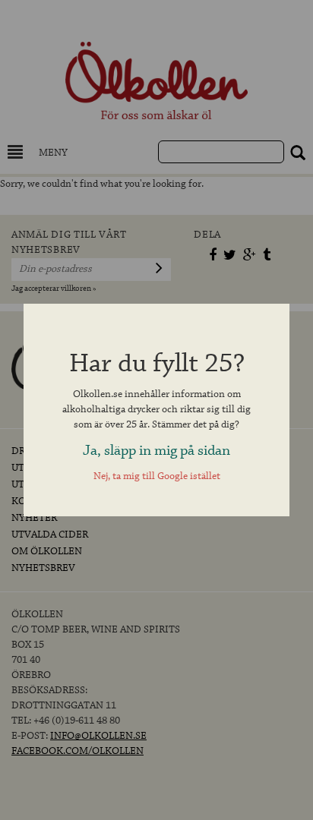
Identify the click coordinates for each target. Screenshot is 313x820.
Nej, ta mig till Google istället (156, 476)
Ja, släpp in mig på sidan (156, 450)
